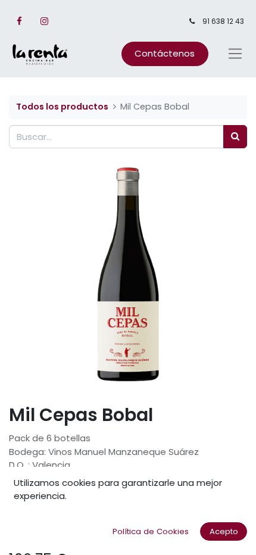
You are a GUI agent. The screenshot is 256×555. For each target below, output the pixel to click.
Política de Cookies (151, 531)
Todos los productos (62, 107)
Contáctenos (165, 53)
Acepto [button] (224, 531)
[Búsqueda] (235, 136)
